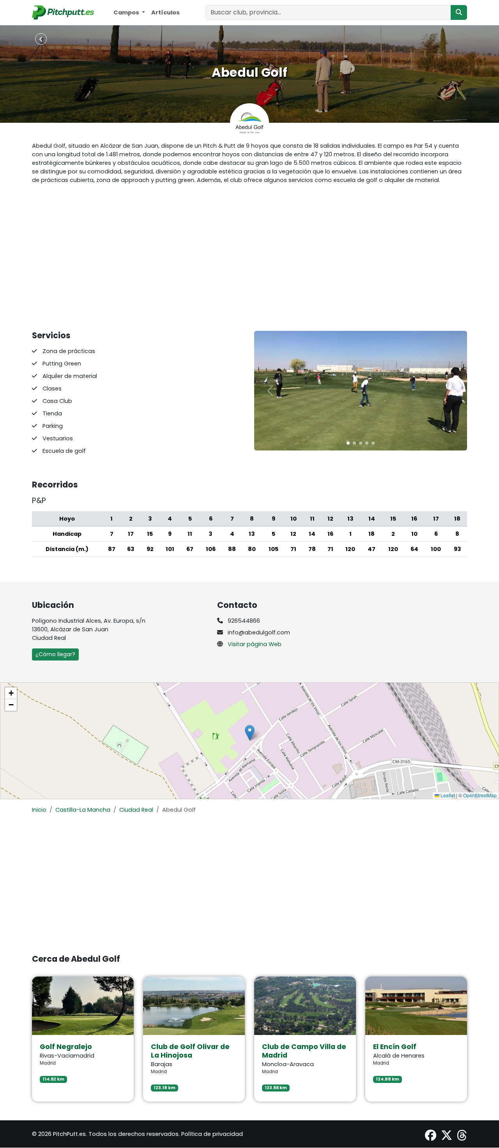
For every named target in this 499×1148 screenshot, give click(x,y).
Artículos (165, 12)
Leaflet (447, 795)
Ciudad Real (136, 810)
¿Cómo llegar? (55, 654)
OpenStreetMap (480, 795)
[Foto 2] (360, 443)
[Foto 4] (373, 443)
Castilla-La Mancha (82, 810)
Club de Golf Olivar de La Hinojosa (190, 1051)
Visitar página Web (254, 644)
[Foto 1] (354, 443)
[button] (250, 733)
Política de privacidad (212, 1134)
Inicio (39, 810)
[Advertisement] (249, 257)
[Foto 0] (348, 443)
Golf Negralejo (66, 1046)
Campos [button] (126, 12)
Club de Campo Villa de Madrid (304, 1051)
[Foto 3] (366, 443)
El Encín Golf (394, 1046)
